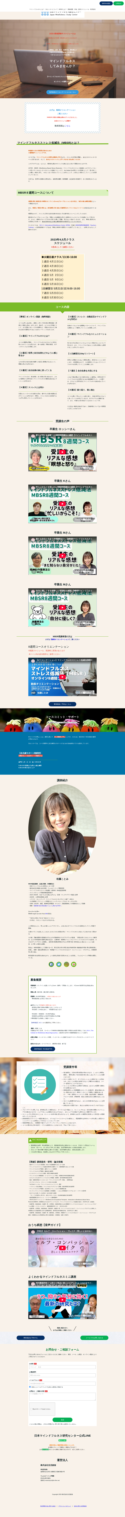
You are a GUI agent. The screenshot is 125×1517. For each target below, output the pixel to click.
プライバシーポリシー (64, 1506)
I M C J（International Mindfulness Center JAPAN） (55, 225)
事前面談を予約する (31, 1338)
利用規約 (93, 9)
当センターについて (51, 9)
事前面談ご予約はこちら (62, 704)
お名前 (31, 1363)
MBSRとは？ (63, 9)
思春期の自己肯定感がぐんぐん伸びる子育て (47, 906)
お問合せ (118, 3)
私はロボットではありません (41, 1409)
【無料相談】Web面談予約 (42, 1049)
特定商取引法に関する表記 (48, 1506)
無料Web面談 (106, 3)
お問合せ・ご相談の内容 (36, 1391)
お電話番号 (32, 1372)
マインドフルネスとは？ (36, 9)
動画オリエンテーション (60, 639)
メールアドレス (34, 1380)
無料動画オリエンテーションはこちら (62, 92)
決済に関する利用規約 (80, 1506)
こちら (67, 126)
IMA (46, 913)
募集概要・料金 (72, 9)
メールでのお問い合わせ (94, 1338)
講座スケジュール (83, 9)
